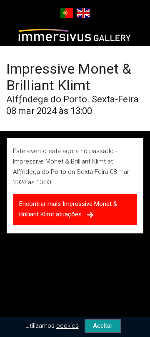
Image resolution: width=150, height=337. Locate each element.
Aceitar (102, 326)
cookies (67, 326)
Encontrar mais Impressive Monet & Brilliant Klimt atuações (68, 209)
